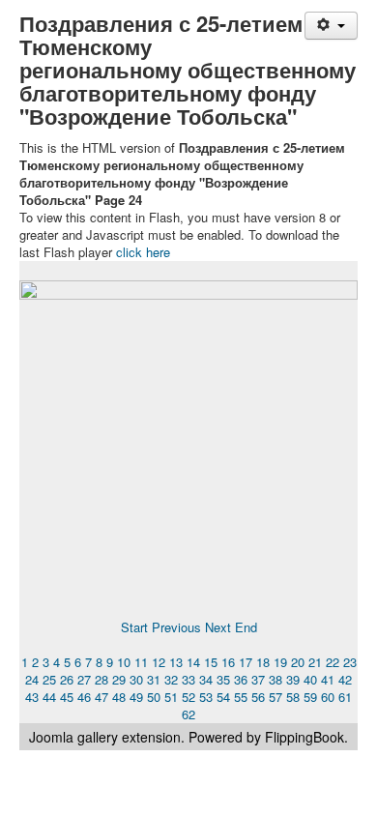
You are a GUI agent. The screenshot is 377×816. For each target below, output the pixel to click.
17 (245, 662)
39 (293, 679)
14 (193, 662)
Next (218, 627)
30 (136, 679)
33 (188, 679)
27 (84, 679)
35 (223, 679)
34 (206, 679)
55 (240, 696)
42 (345, 679)
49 (136, 696)
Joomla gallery (73, 736)
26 (66, 679)
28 (101, 679)
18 (263, 662)
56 (258, 696)
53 (206, 696)
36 (240, 679)
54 (223, 696)
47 (101, 696)
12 (158, 662)
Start (134, 627)
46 (84, 696)
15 (211, 662)
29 (119, 679)
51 (171, 696)
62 (188, 714)
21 (315, 662)
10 (123, 662)
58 (293, 696)
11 (141, 662)
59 (310, 696)
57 (275, 696)
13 (176, 662)
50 (153, 696)
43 (32, 696)
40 (310, 679)
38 (275, 679)
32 (171, 679)
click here (143, 252)
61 (345, 696)
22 (332, 662)
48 (119, 696)
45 (66, 696)
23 (350, 662)
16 (228, 662)
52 (188, 696)
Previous (176, 627)
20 (297, 662)
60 (327, 696)
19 (280, 662)
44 (49, 696)
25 (49, 679)
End (246, 627)
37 (258, 679)
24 (32, 679)
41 (327, 679)
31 (153, 679)
